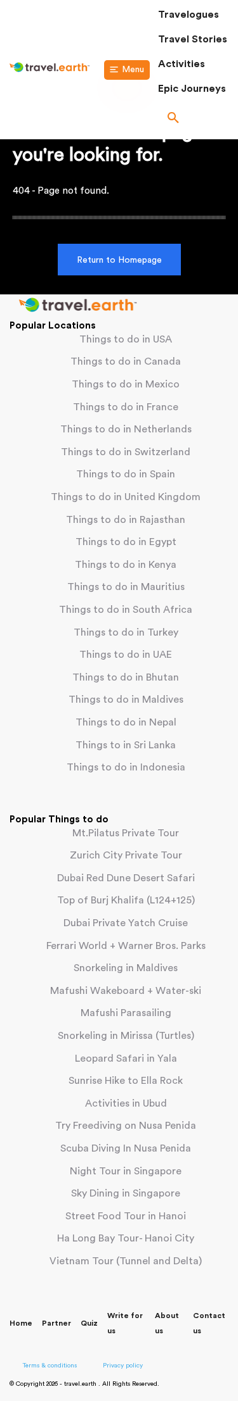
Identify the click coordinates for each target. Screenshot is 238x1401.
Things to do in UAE (125, 655)
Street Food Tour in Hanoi (125, 1216)
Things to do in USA (125, 339)
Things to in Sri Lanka (126, 745)
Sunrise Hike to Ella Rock (126, 1081)
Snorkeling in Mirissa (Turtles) (126, 1036)
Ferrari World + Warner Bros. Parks (126, 946)
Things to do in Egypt (126, 542)
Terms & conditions (50, 1365)
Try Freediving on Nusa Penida (125, 1126)
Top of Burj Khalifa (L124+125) (126, 900)
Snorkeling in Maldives (126, 968)
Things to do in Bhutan (125, 677)
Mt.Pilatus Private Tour (125, 833)
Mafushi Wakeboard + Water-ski (125, 991)
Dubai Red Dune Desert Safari (126, 878)
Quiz (89, 1323)
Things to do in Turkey (126, 632)
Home (21, 1323)
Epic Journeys (192, 89)
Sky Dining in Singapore (125, 1193)
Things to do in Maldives (126, 699)
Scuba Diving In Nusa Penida (125, 1148)
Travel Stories (192, 39)
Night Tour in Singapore (126, 1171)
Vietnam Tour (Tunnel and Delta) (126, 1261)
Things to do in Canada (125, 361)
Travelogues (188, 14)
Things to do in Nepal (126, 722)
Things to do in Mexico (126, 384)
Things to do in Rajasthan (125, 520)
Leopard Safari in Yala (126, 1058)
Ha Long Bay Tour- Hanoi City (125, 1238)
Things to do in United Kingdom (126, 497)
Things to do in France (125, 407)
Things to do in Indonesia (126, 767)
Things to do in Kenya (125, 565)
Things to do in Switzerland (125, 452)
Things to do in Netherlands (126, 429)
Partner (56, 1323)
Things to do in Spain (125, 474)
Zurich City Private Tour (126, 855)
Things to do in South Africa (125, 610)
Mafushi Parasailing (126, 1013)
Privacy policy (123, 1365)
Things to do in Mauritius (126, 587)
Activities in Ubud (126, 1103)
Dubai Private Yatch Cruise (125, 923)
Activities (181, 64)
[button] (193, 119)
